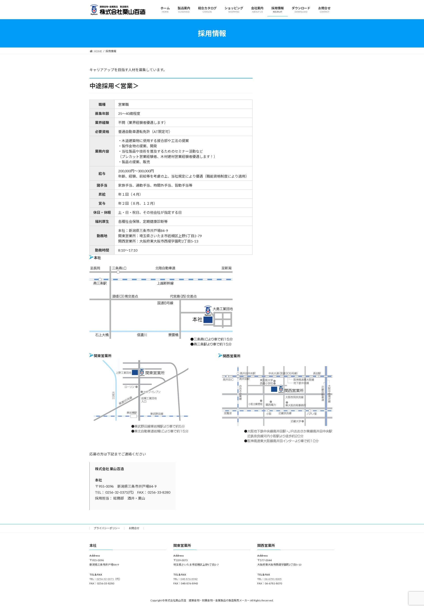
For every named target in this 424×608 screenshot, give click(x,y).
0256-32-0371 (105, 579)
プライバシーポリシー (107, 528)
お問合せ (134, 528)
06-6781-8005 (273, 579)
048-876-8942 (189, 579)
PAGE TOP (410, 585)
